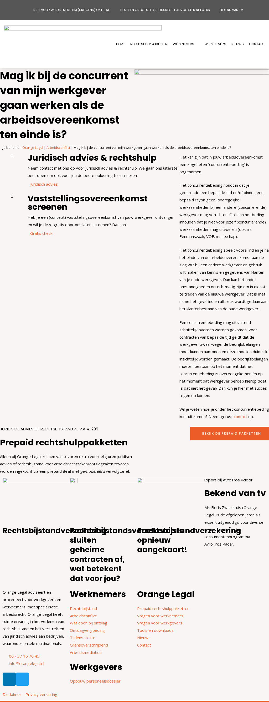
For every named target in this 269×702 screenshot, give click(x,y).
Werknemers (183, 44)
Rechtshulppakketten (149, 44)
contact (240, 416)
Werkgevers (215, 44)
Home (120, 44)
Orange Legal (32, 147)
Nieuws (237, 44)
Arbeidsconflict (58, 147)
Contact (257, 44)
